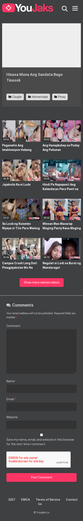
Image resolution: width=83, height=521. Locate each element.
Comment (13, 326)
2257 (11, 499)
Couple (17, 97)
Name (11, 381)
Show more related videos (41, 282)
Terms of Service (48, 499)
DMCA (25, 499)
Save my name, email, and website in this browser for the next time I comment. (40, 442)
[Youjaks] (27, 8)
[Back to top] (75, 512)
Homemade (39, 97)
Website (12, 417)
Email (11, 399)
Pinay (61, 97)
